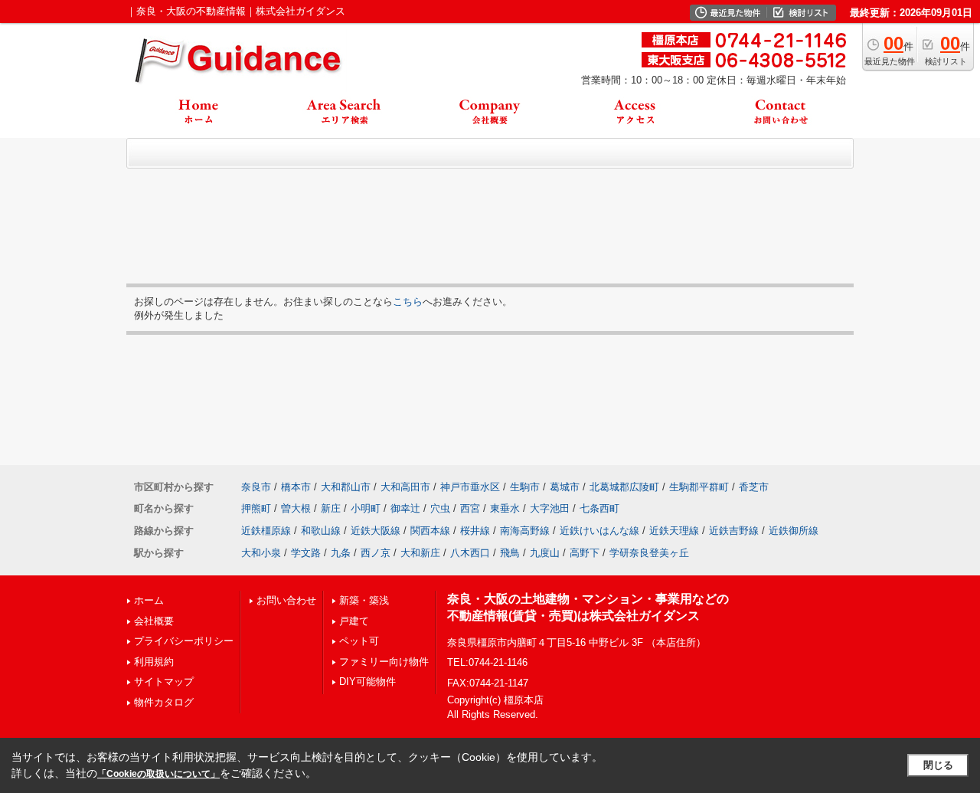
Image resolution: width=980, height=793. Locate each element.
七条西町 (599, 508)
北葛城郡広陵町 (624, 487)
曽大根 (296, 508)
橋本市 (296, 487)
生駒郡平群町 (699, 487)
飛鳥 (510, 553)
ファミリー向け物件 (384, 661)
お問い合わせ (286, 600)
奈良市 (256, 487)
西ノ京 (375, 553)
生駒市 (525, 487)
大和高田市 (405, 487)
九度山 (545, 553)
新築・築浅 (364, 600)
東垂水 (505, 508)
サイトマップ (164, 681)
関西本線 (430, 530)
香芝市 (754, 487)
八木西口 (470, 553)
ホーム (149, 600)
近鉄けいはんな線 (599, 530)
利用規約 (154, 661)
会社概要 (154, 621)
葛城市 (565, 487)
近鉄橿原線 (266, 530)
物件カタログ (164, 702)
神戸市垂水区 (470, 487)
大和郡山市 (346, 487)
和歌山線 (321, 530)
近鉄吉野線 (734, 530)
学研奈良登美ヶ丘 (649, 553)
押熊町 (256, 508)
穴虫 (440, 508)
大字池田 (550, 508)
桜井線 (475, 530)
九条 (341, 553)
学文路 (306, 553)
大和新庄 (420, 553)
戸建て (354, 621)
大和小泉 (261, 553)
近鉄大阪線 (375, 530)
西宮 (470, 508)
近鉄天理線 (674, 530)
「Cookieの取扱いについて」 (158, 773)
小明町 (366, 508)
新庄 (331, 508)
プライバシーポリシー (184, 641)
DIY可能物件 (367, 681)
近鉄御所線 (793, 530)
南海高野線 (525, 530)
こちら (408, 301)
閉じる (938, 765)
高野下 (584, 553)
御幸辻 (405, 508)
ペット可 (359, 641)
